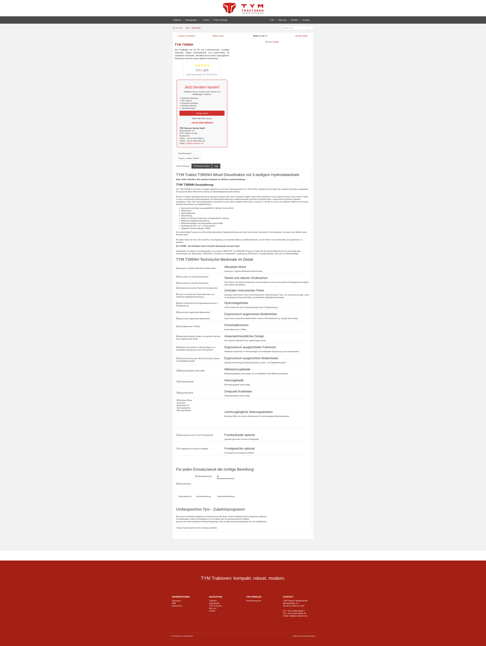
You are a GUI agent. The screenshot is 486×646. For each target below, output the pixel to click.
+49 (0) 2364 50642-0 (202, 122)
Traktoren (177, 20)
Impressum (176, 600)
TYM (271, 20)
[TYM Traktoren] (243, 8)
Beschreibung (183, 166)
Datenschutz (177, 605)
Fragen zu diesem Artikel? (188, 158)
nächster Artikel (301, 36)
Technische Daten (202, 166)
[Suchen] (311, 28)
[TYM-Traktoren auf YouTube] (239, 555)
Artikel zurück (218, 36)
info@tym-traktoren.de (195, 143)
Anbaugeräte (191, 20)
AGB (174, 603)
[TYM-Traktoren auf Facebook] (223, 555)
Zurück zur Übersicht (186, 36)
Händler (294, 20)
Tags (216, 166)
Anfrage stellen (202, 113)
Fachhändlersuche (253, 600)
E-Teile (205, 20)
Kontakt (306, 20)
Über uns (282, 20)
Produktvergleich (185, 153)
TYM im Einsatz (220, 20)
